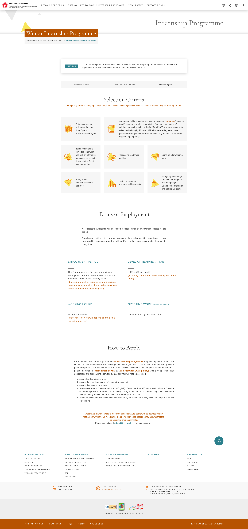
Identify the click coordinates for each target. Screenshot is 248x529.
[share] (230, 5)
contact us (192, 462)
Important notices (34, 524)
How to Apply (165, 84)
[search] (243, 5)
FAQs (189, 459)
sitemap (190, 466)
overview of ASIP (114, 459)
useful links (193, 469)
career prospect (33, 466)
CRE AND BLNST (72, 469)
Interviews (70, 477)
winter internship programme (121, 466)
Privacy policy (55, 524)
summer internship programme (121, 462)
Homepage (32, 41)
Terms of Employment (124, 84)
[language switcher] (236, 5)
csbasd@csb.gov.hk (123, 423)
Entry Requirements (75, 462)
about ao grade (32, 459)
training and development (38, 469)
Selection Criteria (82, 84)
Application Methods (75, 466)
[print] (223, 5)
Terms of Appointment (35, 473)
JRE (66, 473)
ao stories (30, 462)
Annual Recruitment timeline (79, 459)
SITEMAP (81, 524)
